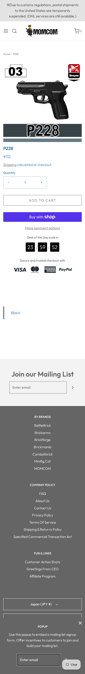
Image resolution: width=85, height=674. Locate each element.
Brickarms (43, 432)
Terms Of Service (42, 522)
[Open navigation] (6, 31)
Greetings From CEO (43, 569)
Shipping (9, 164)
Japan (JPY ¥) (41, 604)
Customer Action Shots (42, 562)
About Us (42, 501)
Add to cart (42, 200)
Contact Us (42, 508)
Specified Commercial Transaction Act (43, 536)
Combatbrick (42, 454)
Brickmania (42, 447)
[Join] (73, 387)
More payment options (42, 228)
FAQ (42, 493)
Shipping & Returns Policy (43, 529)
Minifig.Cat (42, 461)
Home (6, 54)
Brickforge (42, 439)
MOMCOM (42, 468)
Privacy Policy (42, 515)
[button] (42, 102)
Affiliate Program (42, 576)
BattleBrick (42, 425)
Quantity (9, 173)
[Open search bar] (16, 31)
